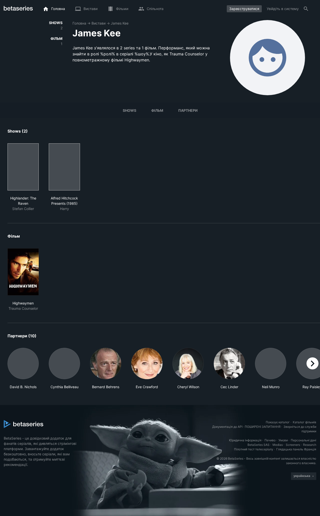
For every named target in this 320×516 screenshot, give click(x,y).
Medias (277, 445)
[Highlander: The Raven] (23, 166)
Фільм (157, 110)
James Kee (119, 23)
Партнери (188, 110)
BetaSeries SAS (259, 445)
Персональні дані (303, 440)
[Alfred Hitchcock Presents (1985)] (64, 166)
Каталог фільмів (304, 422)
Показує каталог (278, 422)
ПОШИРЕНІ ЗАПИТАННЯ (262, 427)
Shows (129, 110)
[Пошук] (306, 9)
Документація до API (227, 427)
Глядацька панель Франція (296, 449)
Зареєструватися (244, 9)
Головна (79, 23)
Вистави (99, 23)
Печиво (270, 440)
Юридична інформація (245, 440)
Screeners (293, 445)
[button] (23, 368)
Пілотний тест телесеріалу (253, 449)
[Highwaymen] (23, 271)
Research (309, 445)
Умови (283, 440)
